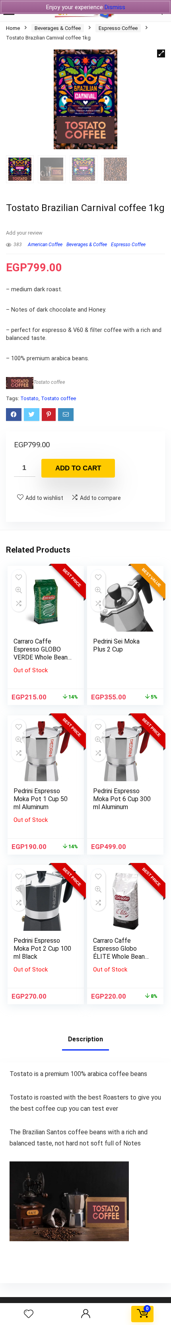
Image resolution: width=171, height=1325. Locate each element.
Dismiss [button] (115, 7)
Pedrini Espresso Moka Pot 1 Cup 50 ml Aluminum (41, 799)
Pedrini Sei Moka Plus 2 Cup (116, 645)
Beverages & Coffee (58, 28)
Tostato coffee (49, 382)
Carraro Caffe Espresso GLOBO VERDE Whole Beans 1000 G (42, 653)
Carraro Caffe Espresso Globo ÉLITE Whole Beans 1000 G (120, 952)
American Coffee (45, 244)
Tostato (29, 398)
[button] (161, 53)
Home (13, 28)
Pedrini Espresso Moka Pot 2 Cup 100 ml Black (42, 948)
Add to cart (78, 468)
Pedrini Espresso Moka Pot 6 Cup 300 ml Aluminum (122, 799)
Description (85, 1039)
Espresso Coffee (118, 28)
